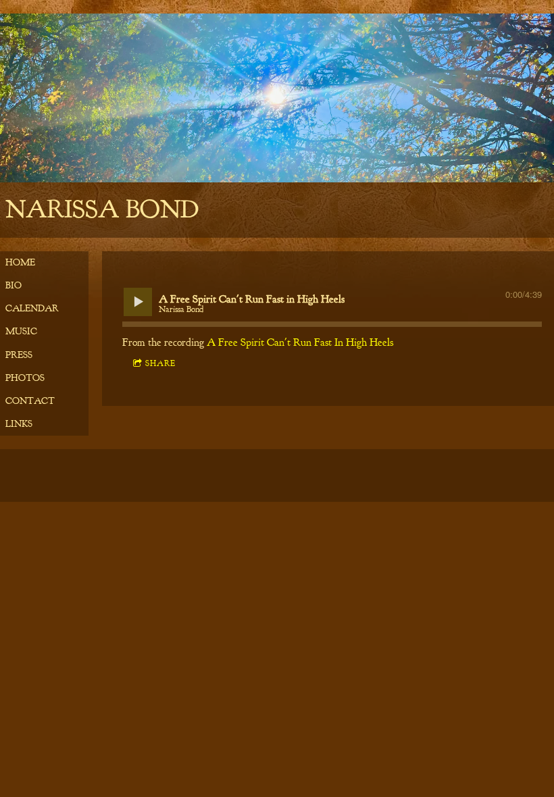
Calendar (32, 308)
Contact (30, 401)
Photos (25, 378)
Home (20, 262)
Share (160, 363)
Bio (13, 285)
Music (21, 331)
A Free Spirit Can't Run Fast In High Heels (300, 342)
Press (18, 355)
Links (18, 424)
